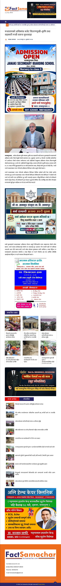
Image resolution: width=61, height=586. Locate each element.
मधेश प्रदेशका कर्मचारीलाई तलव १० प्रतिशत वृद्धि (28, 25)
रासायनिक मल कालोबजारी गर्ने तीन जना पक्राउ (30, 360)
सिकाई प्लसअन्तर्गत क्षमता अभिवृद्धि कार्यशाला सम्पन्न (11, 335)
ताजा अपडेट (12, 399)
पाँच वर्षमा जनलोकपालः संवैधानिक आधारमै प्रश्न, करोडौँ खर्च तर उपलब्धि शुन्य (30, 336)
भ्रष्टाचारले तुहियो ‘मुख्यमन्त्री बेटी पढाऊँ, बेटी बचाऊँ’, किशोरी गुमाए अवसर (34, 455)
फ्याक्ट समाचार (12, 39)
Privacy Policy (41, 584)
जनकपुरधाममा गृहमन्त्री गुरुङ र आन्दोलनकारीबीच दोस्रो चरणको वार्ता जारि (48, 361)
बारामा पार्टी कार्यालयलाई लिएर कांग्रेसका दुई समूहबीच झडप (31, 464)
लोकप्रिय (26, 399)
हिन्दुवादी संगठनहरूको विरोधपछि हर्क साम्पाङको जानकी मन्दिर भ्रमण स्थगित (35, 473)
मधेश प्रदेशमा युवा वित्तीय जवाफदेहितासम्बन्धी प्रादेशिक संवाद (31, 481)
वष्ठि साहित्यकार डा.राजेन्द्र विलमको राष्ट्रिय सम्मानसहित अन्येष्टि (12, 360)
